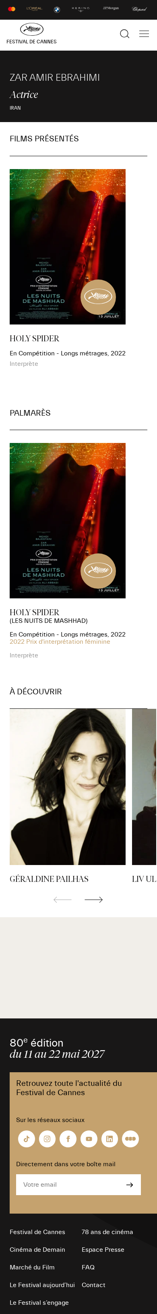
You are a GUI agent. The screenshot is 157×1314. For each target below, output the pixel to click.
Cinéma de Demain (37, 1249)
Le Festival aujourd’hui (42, 1285)
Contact (93, 1285)
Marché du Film (32, 1267)
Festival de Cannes (37, 1232)
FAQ (88, 1267)
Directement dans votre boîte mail (66, 1164)
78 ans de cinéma (107, 1232)
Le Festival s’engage (39, 1302)
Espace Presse (103, 1249)
